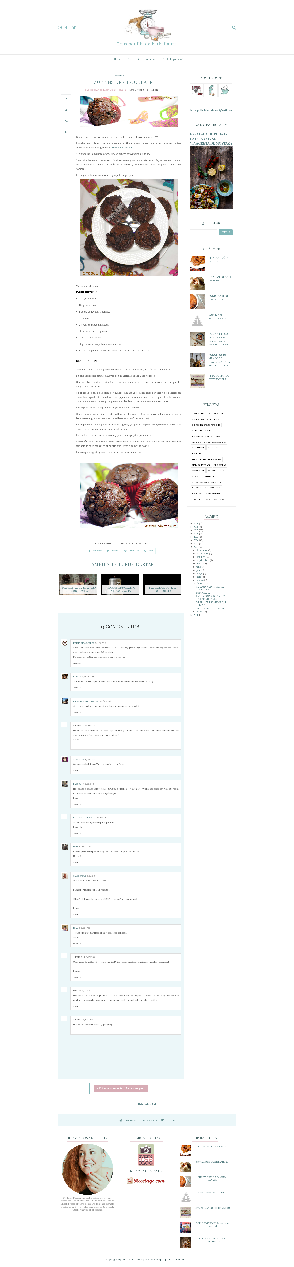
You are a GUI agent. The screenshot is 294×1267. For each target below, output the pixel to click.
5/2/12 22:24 (88, 677)
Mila (75, 928)
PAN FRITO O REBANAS (84, 817)
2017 (196, 530)
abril (199, 576)
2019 (196, 523)
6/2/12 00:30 (89, 725)
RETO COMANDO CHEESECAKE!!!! (212, 1208)
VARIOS (206, 499)
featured (213, 448)
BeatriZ (77, 677)
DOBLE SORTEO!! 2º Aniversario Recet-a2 (212, 1224)
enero (200, 611)
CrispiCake (78, 759)
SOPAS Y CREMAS (213, 493)
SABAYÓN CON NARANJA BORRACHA (210, 588)
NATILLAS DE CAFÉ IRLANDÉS (212, 1161)
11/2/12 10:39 (89, 957)
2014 (196, 540)
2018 (196, 526)
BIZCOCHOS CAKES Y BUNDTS (206, 425)
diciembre (202, 550)
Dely (75, 847)
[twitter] (75, 27)
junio (199, 570)
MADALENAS (120, 75)
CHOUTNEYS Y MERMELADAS (206, 436)
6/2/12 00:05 (105, 701)
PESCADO (197, 476)
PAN (222, 471)
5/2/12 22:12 (100, 643)
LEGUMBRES (220, 465)
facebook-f (150, 1120)
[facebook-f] (68, 27)
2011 (196, 615)
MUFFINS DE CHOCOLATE (211, 608)
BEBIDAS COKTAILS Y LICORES (206, 419)
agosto (200, 563)
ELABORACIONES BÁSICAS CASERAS (209, 442)
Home (117, 59)
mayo (199, 573)
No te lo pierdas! (173, 59)
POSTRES (209, 476)
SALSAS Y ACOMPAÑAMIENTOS (206, 488)
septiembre (203, 560)
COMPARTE (96, 551)
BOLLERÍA (197, 430)
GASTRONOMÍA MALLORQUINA (206, 459)
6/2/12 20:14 (101, 817)
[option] (79, 586)
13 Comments (151, 90)
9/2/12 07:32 (84, 928)
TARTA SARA (203, 592)
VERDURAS (219, 499)
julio (199, 566)
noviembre (202, 553)
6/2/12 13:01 (90, 759)
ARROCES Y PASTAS (216, 413)
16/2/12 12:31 (84, 991)
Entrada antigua (135, 1088)
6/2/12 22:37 (85, 847)
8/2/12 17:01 (92, 876)
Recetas (150, 59)
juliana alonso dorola (85, 701)
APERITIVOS (198, 413)
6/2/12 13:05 (88, 784)
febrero (201, 583)
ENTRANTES (198, 448)
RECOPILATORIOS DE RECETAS (207, 482)
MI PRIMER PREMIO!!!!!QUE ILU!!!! (211, 603)
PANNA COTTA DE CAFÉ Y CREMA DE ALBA (210, 597)
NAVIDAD (212, 471)
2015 (196, 536)
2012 (196, 546)
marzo (200, 580)
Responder (77, 663)
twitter (170, 1120)
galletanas (79, 876)
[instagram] (61, 27)
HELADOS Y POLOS (201, 465)
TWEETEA (115, 551)
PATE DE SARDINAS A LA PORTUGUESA (212, 1240)
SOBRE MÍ (197, 493)
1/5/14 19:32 (88, 1020)
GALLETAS (197, 453)
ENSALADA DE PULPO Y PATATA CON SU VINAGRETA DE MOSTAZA (211, 139)
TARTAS (196, 499)
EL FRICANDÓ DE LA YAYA (212, 1146)
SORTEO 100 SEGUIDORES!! (212, 1192)
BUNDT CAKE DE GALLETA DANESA (212, 1178)
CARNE (208, 430)
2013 (196, 543)
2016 (196, 533)
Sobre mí (133, 59)
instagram (129, 1120)
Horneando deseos (122, 147)
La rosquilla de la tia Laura (100, 90)
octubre (201, 556)
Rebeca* (77, 784)
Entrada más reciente (110, 1088)
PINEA (150, 551)
